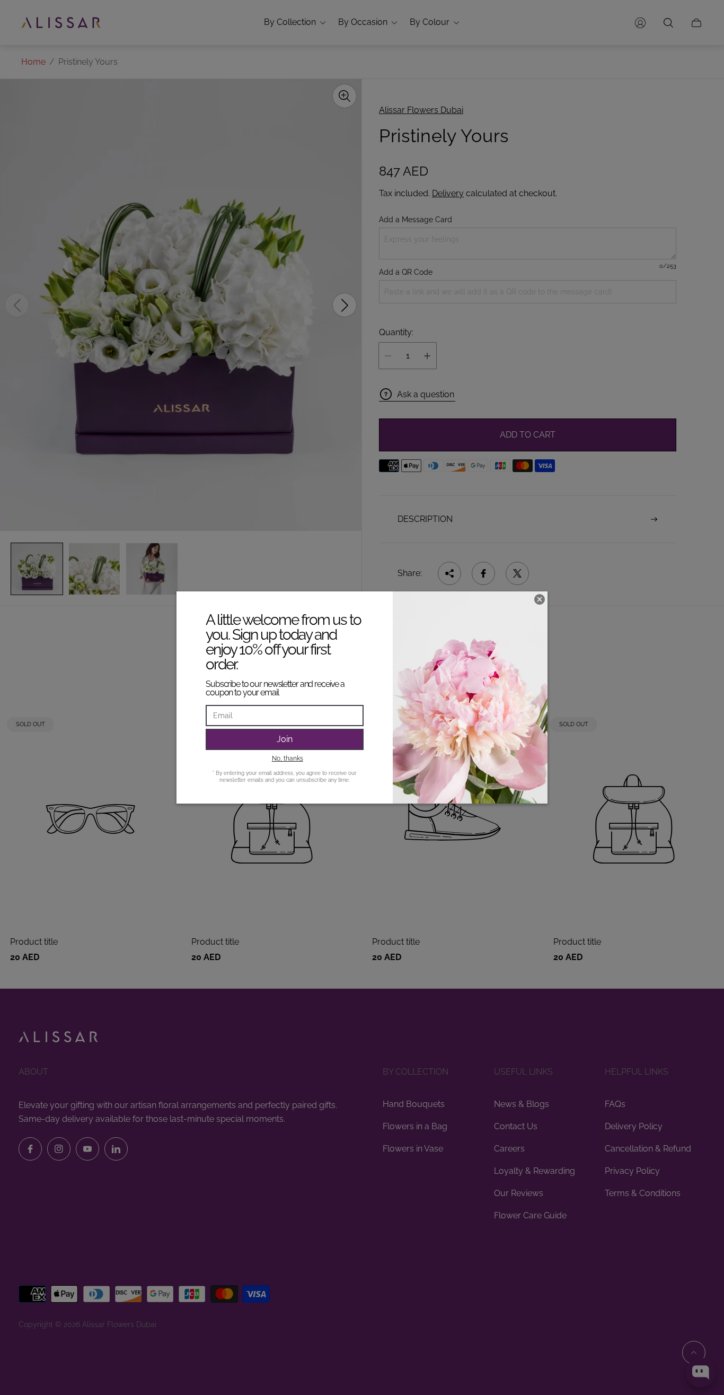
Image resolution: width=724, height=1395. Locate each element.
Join (285, 739)
